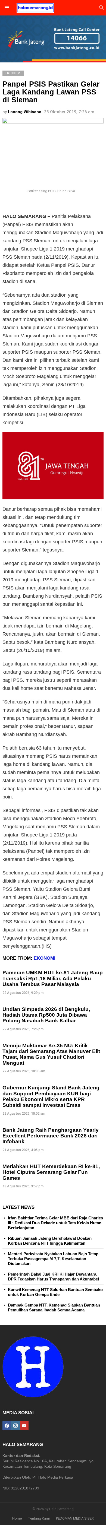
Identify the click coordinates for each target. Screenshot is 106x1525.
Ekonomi (44, 958)
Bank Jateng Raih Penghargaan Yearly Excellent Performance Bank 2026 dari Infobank (50, 1135)
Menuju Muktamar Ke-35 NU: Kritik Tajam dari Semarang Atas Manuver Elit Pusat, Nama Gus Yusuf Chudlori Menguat (51, 1054)
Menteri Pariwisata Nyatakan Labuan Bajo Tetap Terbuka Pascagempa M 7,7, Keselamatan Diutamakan (53, 1258)
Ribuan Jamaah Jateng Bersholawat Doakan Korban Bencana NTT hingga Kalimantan (50, 1240)
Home (17, 1518)
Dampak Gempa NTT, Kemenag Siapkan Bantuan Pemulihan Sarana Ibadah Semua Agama (54, 1307)
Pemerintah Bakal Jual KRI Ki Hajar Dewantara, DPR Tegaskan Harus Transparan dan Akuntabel (53, 1276)
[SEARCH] (101, 7)
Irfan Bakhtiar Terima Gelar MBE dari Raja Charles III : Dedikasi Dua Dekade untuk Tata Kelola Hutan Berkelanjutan (55, 1223)
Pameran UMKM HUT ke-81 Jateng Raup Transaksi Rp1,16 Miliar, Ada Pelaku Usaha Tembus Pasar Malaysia (52, 978)
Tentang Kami (39, 1518)
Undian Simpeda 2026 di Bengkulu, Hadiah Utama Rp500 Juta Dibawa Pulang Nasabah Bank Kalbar (46, 1015)
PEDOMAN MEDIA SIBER (75, 1518)
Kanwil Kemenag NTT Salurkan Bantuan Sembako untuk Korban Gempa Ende (55, 1292)
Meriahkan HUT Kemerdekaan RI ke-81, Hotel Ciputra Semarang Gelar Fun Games (51, 1172)
